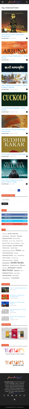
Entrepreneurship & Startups (8, 250)
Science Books (17, 273)
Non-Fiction (7, 270)
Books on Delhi (12, 240)
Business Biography (7, 245)
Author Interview (13, 233)
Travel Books (15, 278)
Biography (19, 236)
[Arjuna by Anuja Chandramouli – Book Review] (14, 47)
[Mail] (16, 395)
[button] (2, 2)
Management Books (14, 265)
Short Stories (16, 275)
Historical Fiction (7, 255)
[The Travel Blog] (14, 351)
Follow (24, 217)
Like (25, 214)
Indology (16, 260)
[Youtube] (14, 399)
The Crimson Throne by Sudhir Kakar (14, 154)
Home (2, 5)
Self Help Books (7, 275)
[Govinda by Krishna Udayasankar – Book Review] (14, 21)
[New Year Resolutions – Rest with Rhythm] (5, 311)
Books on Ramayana (15, 243)
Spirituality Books (6, 278)
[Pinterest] (20, 395)
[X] (24, 395)
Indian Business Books (7, 260)
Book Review (5, 241)
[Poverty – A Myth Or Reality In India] (5, 289)
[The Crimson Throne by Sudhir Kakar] (14, 144)
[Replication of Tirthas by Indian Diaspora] (5, 304)
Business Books (18, 245)
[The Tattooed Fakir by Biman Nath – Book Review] (14, 121)
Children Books (6, 248)
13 (26, 183)
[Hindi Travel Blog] (14, 363)
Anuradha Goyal (5, 38)
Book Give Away (16, 238)
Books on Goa (19, 241)
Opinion (17, 270)
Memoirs (22, 265)
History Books (21, 255)
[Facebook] (4, 395)
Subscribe (24, 224)
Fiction (18, 250)
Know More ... (17, 392)
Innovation (6, 263)
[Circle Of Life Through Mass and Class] (5, 318)
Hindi (23, 250)
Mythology (4, 267)
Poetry (22, 270)
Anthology (4, 233)
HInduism (16, 253)
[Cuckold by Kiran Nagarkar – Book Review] (14, 99)
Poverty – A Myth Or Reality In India (18, 288)
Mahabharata (5, 265)
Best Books (13, 236)
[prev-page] (9, 190)
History (15, 255)
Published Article (7, 273)
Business (22, 243)
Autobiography (5, 236)
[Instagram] (8, 395)
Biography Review (7, 238)
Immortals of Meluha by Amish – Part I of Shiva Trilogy (12, 181)
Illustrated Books (15, 257)
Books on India (6, 243)
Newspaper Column (15, 267)
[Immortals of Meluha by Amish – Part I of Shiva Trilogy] (14, 168)
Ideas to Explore (6, 258)
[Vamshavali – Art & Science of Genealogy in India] (5, 297)
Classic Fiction (14, 248)
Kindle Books (17, 262)
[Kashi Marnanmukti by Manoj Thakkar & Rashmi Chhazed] (14, 73)
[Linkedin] (12, 395)
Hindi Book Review (7, 253)
